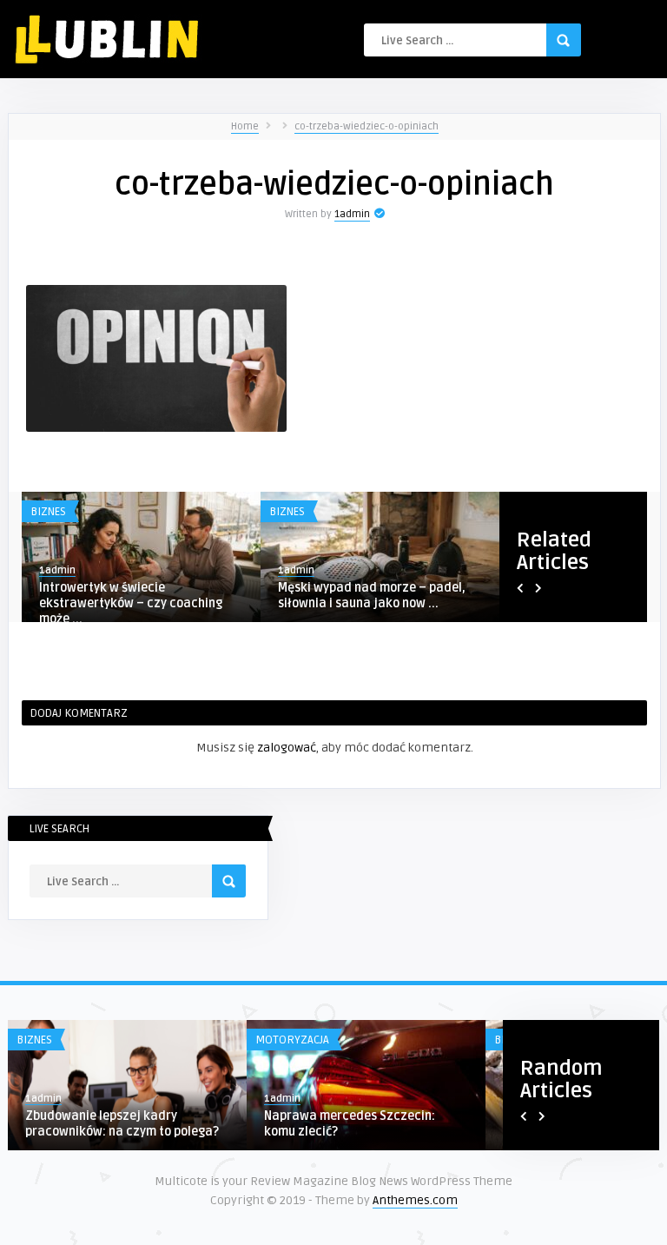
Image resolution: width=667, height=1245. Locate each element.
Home (245, 126)
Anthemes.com (415, 1200)
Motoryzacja (292, 1040)
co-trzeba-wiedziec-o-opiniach (366, 126)
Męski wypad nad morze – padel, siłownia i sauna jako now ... (372, 595)
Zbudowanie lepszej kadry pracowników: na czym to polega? (122, 1124)
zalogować (286, 747)
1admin (352, 214)
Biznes (48, 512)
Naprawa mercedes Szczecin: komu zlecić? (349, 1124)
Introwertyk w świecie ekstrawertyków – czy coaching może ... (130, 603)
